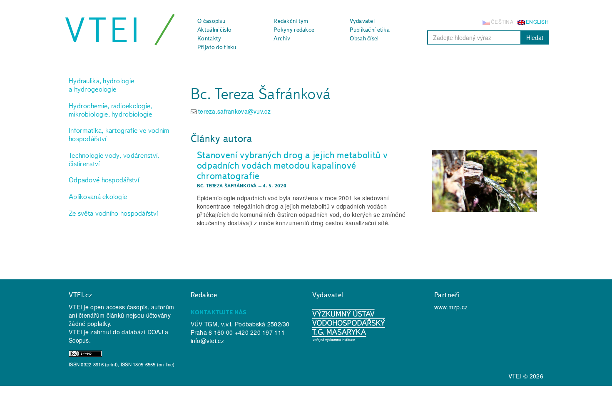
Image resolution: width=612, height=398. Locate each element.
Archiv (282, 38)
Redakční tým (291, 21)
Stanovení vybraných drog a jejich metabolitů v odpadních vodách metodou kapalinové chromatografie (292, 165)
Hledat (534, 37)
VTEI (104, 30)
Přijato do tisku (216, 47)
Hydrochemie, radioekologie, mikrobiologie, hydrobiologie (110, 110)
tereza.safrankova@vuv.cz (234, 111)
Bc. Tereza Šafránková (227, 186)
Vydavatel (362, 21)
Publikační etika (369, 29)
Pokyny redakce (294, 29)
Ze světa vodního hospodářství (113, 213)
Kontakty (209, 38)
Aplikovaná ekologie (98, 196)
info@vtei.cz (207, 340)
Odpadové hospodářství (104, 180)
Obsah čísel (364, 38)
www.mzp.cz (451, 307)
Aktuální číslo (214, 29)
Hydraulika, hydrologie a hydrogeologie (101, 85)
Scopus (79, 340)
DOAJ (155, 332)
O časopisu (211, 21)
